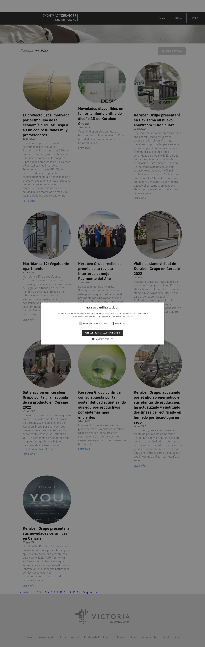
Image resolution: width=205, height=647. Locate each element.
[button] (102, 323)
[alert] (102, 323)
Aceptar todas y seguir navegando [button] (102, 333)
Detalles (129, 316)
